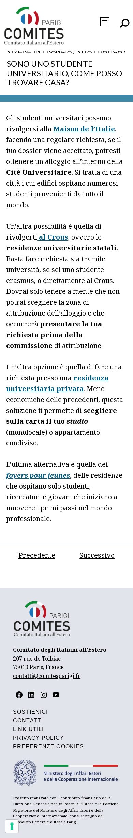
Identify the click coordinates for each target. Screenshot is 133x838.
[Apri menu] (105, 22)
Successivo (97, 555)
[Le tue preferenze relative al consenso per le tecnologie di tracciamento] (11, 826)
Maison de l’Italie (84, 128)
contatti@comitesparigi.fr (46, 676)
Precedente (36, 555)
